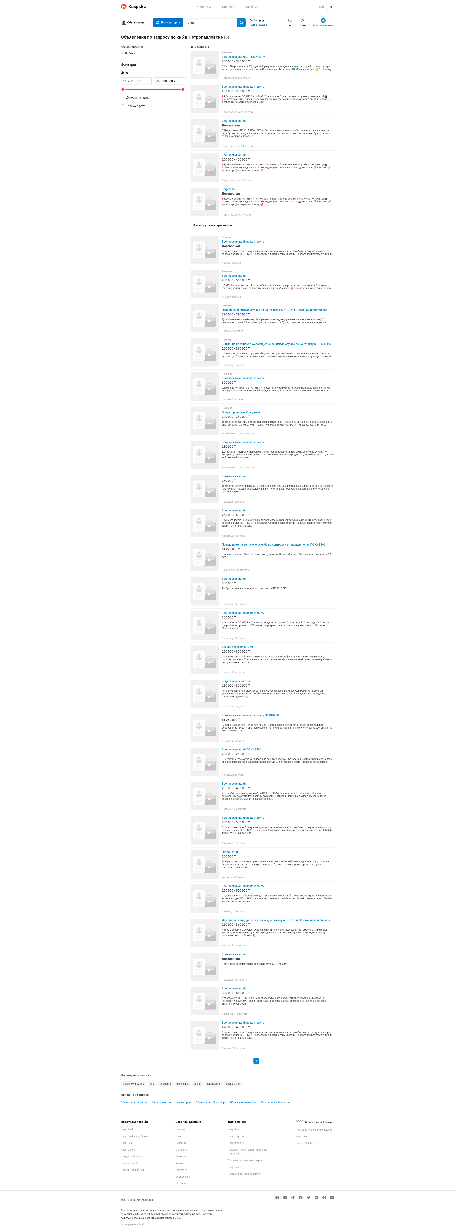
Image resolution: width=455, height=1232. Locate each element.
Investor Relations (306, 1143)
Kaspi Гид (180, 1183)
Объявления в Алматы (134, 1102)
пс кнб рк (182, 1083)
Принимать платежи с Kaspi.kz (245, 1160)
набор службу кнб (133, 1083)
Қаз (322, 7)
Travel (178, 1136)
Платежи (180, 1142)
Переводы (181, 1156)
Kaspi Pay (233, 1129)
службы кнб (233, 1083)
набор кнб (166, 1083)
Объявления (135, 22)
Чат (290, 25)
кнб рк (197, 1083)
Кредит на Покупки (132, 1156)
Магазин (180, 1129)
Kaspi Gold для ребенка (134, 1136)
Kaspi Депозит (129, 1149)
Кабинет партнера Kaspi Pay (244, 1173)
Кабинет (303, 25)
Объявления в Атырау (243, 1102)
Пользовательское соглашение (314, 1129)
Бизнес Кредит (236, 1136)
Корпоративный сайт (133, 1224)
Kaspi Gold (127, 1129)
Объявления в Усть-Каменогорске (172, 1102)
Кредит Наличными (132, 1170)
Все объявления (132, 47)
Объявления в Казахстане (275, 1102)
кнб (152, 1083)
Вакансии (301, 1136)
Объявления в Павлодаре (211, 1102)
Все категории (170, 22)
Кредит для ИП (129, 1163)
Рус (330, 7)
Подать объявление (323, 25)
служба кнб (214, 1083)
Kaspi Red (126, 1142)
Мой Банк (181, 1149)
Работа (130, 53)
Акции (179, 1163)
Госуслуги (181, 1170)
